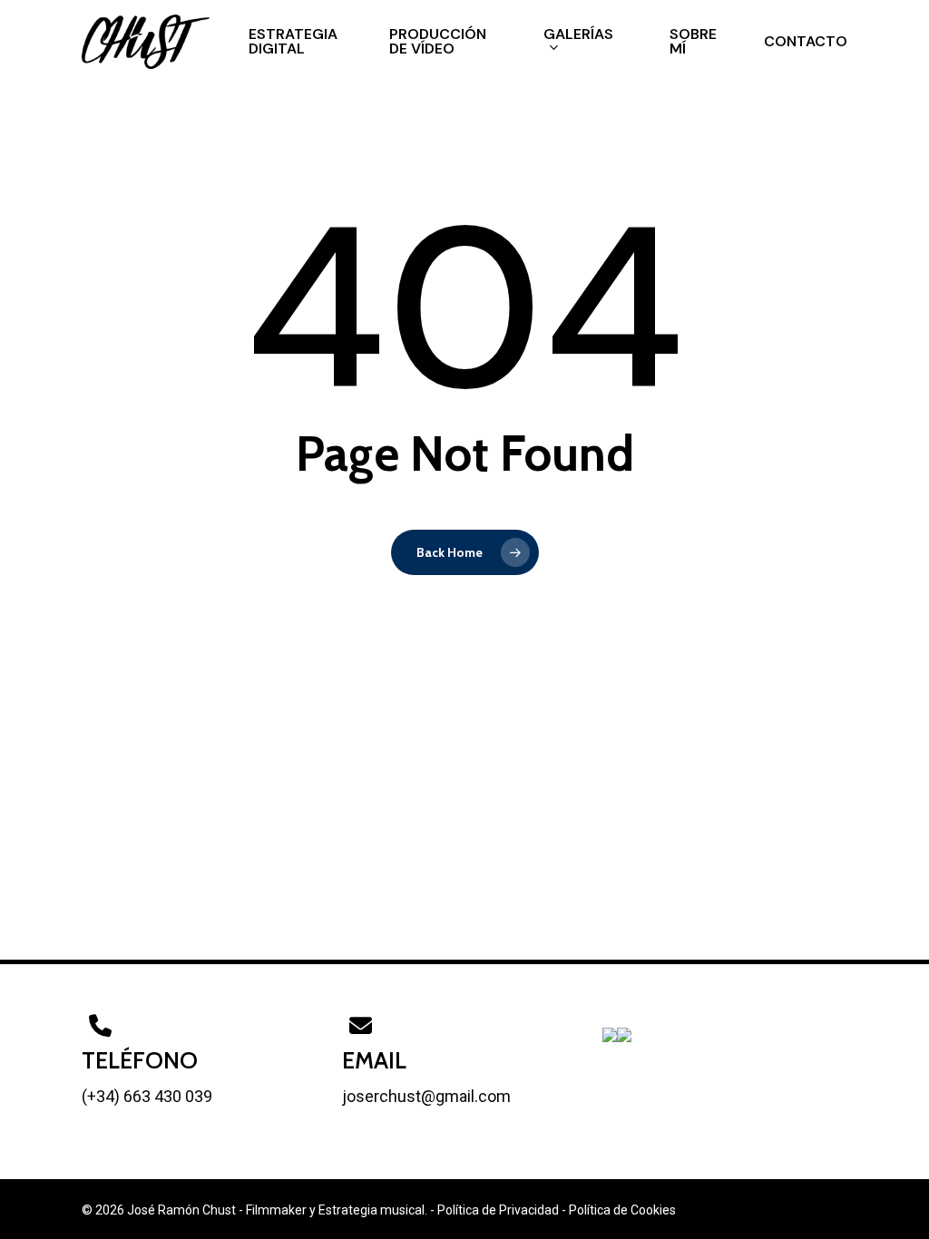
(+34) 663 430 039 (147, 1096)
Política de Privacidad (498, 1210)
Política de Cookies (622, 1210)
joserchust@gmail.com (426, 1096)
